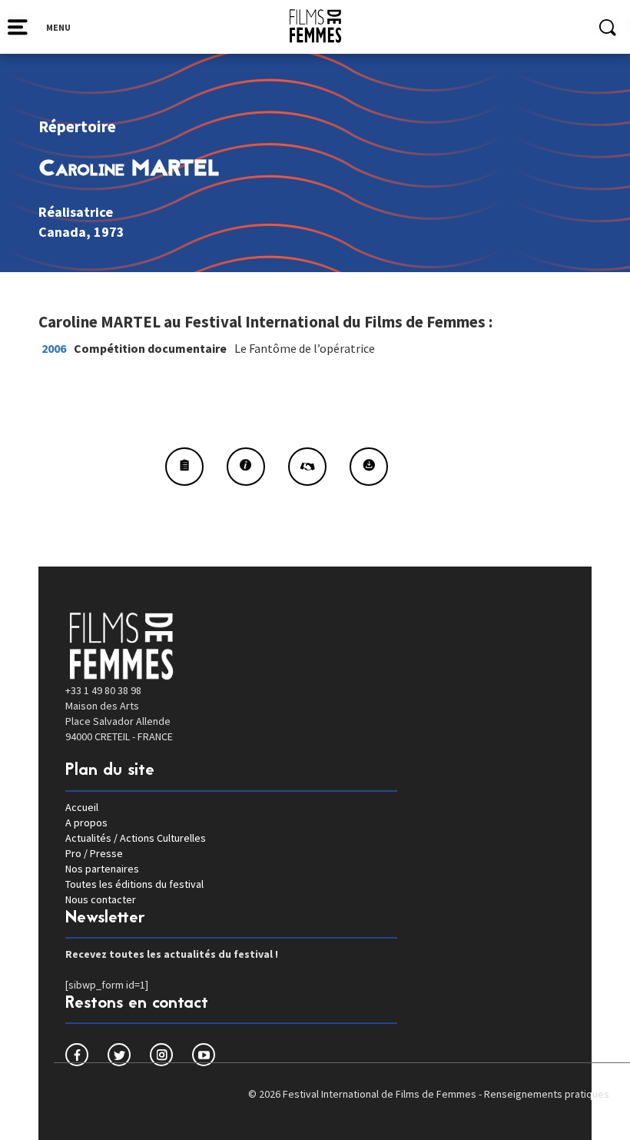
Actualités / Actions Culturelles (135, 838)
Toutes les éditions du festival (134, 884)
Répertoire (77, 126)
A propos (86, 822)
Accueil (81, 807)
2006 (53, 348)
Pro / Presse (94, 853)
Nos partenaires (102, 869)
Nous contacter (100, 899)
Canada (62, 232)
